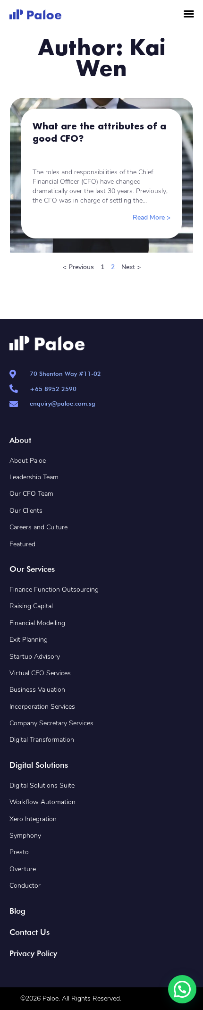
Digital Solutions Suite (42, 785)
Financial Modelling (37, 623)
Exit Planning (28, 639)
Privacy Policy (33, 953)
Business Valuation (37, 689)
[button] (188, 13)
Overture (22, 869)
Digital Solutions (38, 765)
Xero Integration (34, 819)
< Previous (78, 267)
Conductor (25, 885)
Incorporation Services (42, 706)
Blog (17, 911)
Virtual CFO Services (40, 673)
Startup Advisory (34, 656)
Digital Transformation (41, 739)
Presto (19, 852)
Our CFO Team (31, 493)
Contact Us (29, 932)
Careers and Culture (38, 527)
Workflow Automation (42, 802)
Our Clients (25, 510)
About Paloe (27, 460)
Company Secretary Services (51, 723)
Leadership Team (34, 477)
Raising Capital (31, 606)
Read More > (151, 217)
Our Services (32, 569)
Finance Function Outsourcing (54, 589)
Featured (22, 544)
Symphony (25, 835)
